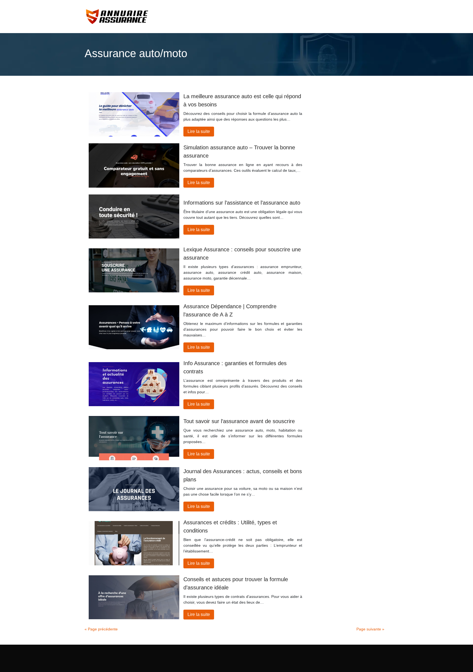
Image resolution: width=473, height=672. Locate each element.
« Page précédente (101, 629)
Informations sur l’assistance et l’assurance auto (241, 203)
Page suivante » (370, 629)
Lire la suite (199, 131)
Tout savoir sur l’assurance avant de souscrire (239, 421)
